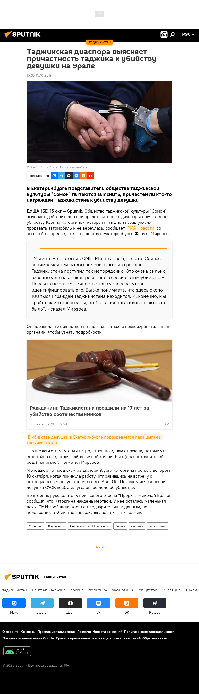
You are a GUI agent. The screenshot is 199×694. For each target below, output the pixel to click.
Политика (97, 590)
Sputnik (35, 167)
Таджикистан (157, 526)
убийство (137, 526)
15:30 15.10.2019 (39, 75)
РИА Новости (140, 228)
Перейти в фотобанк (73, 167)
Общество (148, 590)
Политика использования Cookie (28, 638)
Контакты (28, 632)
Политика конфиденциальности (149, 632)
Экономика (123, 590)
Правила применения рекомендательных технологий (98, 638)
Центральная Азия (49, 590)
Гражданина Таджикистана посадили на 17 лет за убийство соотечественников (89, 411)
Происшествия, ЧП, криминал (90, 526)
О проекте (10, 632)
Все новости (56, 526)
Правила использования (56, 632)
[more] (167, 424)
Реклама (84, 632)
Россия (120, 526)
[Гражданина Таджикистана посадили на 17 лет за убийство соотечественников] (99, 371)
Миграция (35, 526)
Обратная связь (154, 638)
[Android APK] (17, 651)
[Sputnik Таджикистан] (23, 38)
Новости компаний (107, 632)
